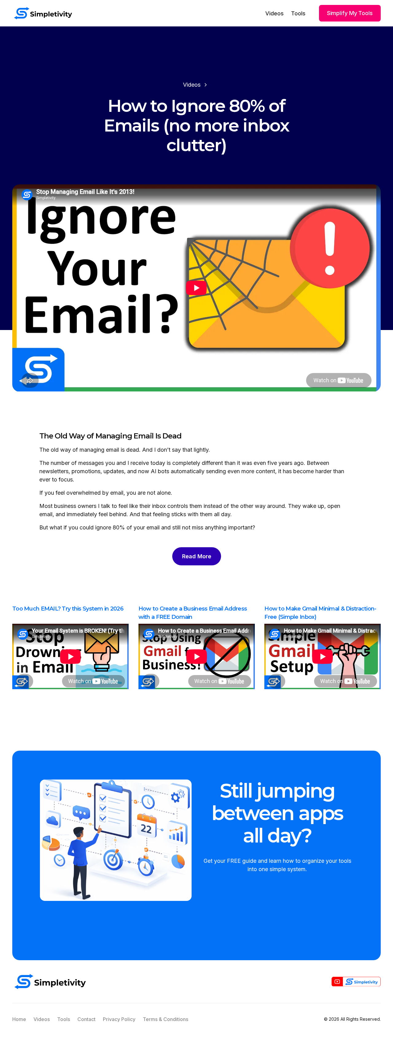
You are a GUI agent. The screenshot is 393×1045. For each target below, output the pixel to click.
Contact (86, 1019)
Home (19, 1019)
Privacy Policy (119, 1019)
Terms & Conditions (165, 1019)
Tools (298, 13)
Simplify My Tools (350, 13)
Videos (274, 13)
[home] (43, 13)
